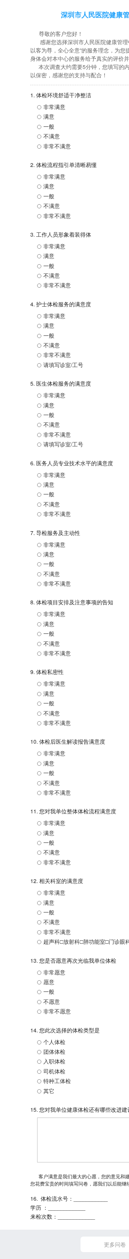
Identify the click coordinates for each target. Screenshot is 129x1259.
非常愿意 (54, 972)
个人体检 (54, 1042)
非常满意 (54, 107)
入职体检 (54, 1061)
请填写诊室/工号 (63, 365)
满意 (48, 116)
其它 (48, 1091)
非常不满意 (57, 146)
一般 (48, 126)
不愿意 (51, 1001)
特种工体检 (57, 1081)
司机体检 (54, 1071)
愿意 (48, 982)
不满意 (51, 136)
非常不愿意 (57, 1011)
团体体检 (54, 1051)
